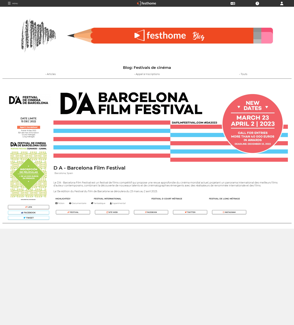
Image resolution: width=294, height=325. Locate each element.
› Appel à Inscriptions (147, 74)
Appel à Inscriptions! (28, 127)
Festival (74, 212)
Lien (29, 207)
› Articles (50, 74)
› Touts (243, 74)
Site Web (113, 212)
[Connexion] (281, 3)
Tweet (30, 218)
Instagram (230, 212)
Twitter (191, 212)
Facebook (29, 212)
